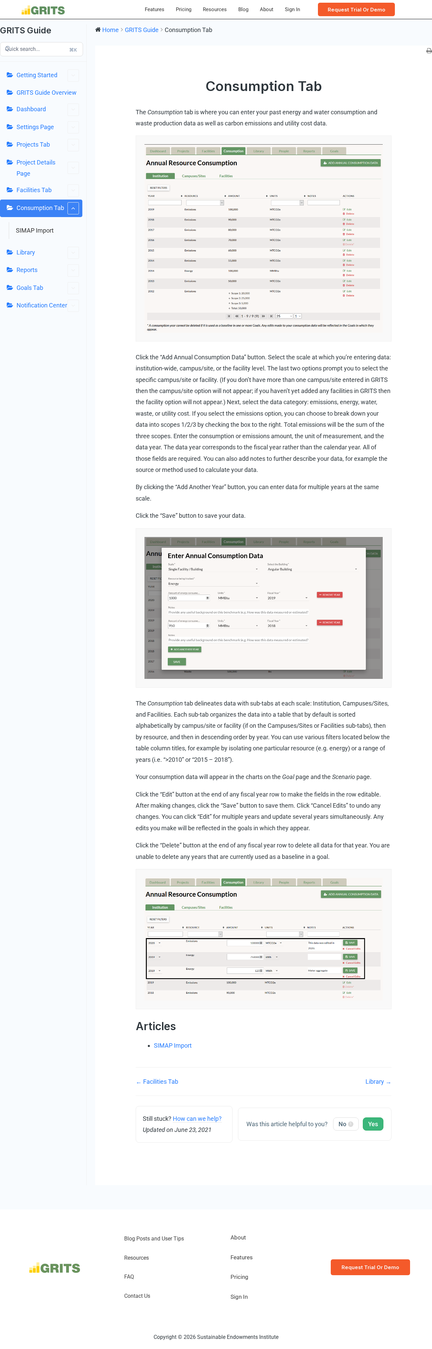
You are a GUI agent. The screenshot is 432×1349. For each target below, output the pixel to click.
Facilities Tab (34, 189)
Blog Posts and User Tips (154, 1238)
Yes (373, 1124)
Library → (379, 1081)
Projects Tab (33, 144)
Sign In (292, 9)
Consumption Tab (40, 207)
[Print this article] (429, 51)
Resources (215, 9)
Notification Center (42, 305)
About (266, 9)
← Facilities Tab (157, 1081)
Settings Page (35, 126)
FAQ (129, 1276)
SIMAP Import (35, 230)
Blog (243, 9)
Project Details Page (36, 168)
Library (26, 252)
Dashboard (31, 109)
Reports (27, 269)
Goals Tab (30, 287)
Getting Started (37, 75)
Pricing (183, 9)
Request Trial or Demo (370, 1267)
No (345, 1124)
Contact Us (137, 1296)
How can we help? (197, 1118)
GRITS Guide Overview (47, 92)
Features (154, 9)
